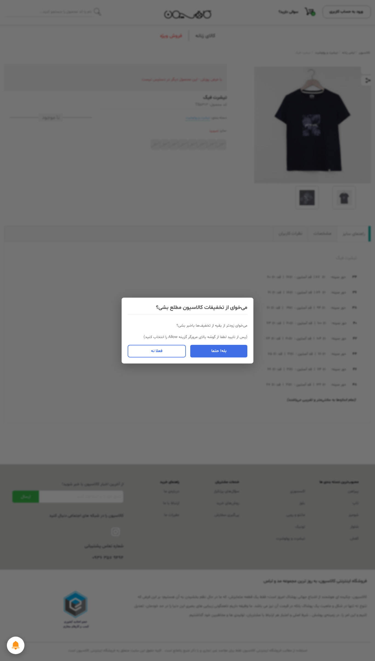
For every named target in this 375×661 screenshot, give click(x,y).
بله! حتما (218, 351)
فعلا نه (157, 351)
